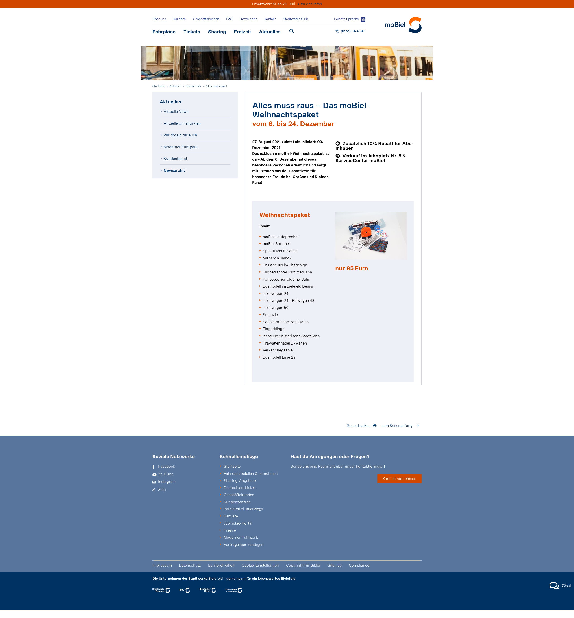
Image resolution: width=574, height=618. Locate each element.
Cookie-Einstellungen (260, 565)
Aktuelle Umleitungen (182, 123)
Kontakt (270, 19)
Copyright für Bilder (303, 565)
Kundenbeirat (175, 158)
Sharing (217, 31)
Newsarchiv (175, 170)
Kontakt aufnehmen (399, 478)
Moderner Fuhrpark (181, 147)
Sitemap (335, 565)
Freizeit (242, 31)
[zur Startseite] (403, 25)
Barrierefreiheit (221, 565)
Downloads (248, 19)
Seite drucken (359, 425)
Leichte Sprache (346, 19)
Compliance (359, 565)
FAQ (229, 19)
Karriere (179, 19)
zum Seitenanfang (397, 425)
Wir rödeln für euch (180, 135)
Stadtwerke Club (295, 19)
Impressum (162, 565)
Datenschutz (190, 565)
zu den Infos (311, 4)
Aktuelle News (176, 111)
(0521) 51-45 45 (353, 31)
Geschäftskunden (206, 19)
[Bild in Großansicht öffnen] (371, 236)
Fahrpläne (164, 31)
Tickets (191, 31)
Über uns (159, 19)
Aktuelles (270, 31)
